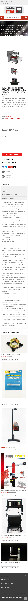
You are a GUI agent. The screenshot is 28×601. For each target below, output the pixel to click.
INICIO (2, 26)
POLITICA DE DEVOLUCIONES (9, 195)
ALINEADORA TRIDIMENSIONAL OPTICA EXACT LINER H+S (13, 490)
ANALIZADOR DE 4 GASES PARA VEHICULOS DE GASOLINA (13, 535)
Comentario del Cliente (9, 198)
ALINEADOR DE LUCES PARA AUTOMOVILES (10, 445)
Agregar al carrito (8, 359)
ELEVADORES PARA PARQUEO (13, 26)
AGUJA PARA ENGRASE (6, 399)
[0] (3, 167)
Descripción (5, 184)
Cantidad (4, 136)
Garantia (5, 188)
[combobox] (12, 17)
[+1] (11, 167)
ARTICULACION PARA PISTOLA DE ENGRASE (10, 562)
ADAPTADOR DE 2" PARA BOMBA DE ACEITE (10, 354)
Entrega (4, 191)
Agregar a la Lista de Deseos (11, 162)
